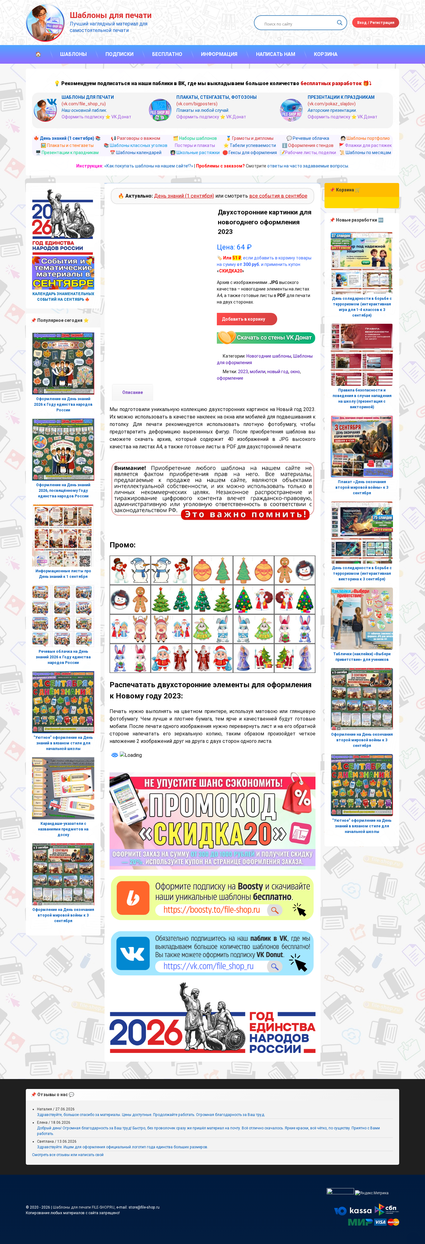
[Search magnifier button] (339, 22)
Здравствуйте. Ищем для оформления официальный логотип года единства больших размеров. (122, 1147)
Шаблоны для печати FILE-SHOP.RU (83, 1207)
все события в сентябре (278, 196)
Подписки (119, 54)
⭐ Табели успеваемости (249, 145)
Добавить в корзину (243, 319)
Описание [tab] (132, 392)
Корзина (326, 54)
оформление (230, 378)
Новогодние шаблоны (268, 356)
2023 (243, 371)
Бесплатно (167, 54)
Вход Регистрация (375, 23)
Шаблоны (73, 54)
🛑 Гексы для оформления (249, 152)
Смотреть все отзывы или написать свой (68, 1155)
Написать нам (275, 54)
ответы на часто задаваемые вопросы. (308, 165)
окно (295, 371)
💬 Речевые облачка (308, 138)
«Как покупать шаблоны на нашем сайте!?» (148, 165)
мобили (257, 371)
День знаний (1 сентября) (184, 196)
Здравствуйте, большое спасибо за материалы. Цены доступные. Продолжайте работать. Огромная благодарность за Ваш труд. (151, 1115)
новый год (277, 371)
